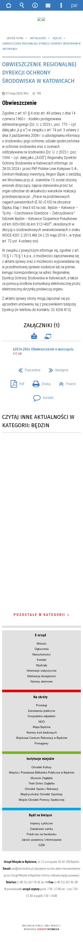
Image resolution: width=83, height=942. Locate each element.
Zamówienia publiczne (41, 710)
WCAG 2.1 (54, 913)
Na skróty (40, 697)
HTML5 (34, 913)
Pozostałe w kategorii (39, 614)
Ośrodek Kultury (41, 767)
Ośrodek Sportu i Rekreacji (41, 789)
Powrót (66, 382)
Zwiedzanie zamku (41, 829)
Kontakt (41, 396)
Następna (56, 368)
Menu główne (48, 5)
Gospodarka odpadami (41, 716)
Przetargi (41, 705)
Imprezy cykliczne (41, 823)
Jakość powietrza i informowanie (41, 839)
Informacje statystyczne (41, 670)
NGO (42, 721)
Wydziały (41, 665)
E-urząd (40, 635)
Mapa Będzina (41, 727)
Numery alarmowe (41, 681)
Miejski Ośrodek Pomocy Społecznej (41, 799)
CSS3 (41, 913)
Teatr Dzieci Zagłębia (41, 783)
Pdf (15, 382)
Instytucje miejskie (40, 759)
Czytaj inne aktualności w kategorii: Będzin (38, 421)
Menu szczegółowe (61, 5)
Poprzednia (27, 368)
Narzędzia (35, 5)
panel (74, 5)
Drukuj (39, 382)
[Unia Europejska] (43, 19)
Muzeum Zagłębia (42, 778)
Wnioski (41, 643)
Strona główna (9, 5)
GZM (42, 845)
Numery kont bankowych (41, 732)
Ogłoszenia (42, 649)
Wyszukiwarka (22, 5)
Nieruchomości (41, 654)
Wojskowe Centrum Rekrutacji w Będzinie (41, 737)
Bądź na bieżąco (40, 815)
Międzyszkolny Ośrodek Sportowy (41, 794)
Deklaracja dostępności (41, 676)
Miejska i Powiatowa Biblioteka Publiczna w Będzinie (41, 772)
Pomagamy (41, 743)
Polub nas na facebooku (41, 834)
